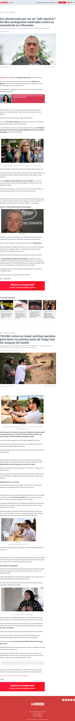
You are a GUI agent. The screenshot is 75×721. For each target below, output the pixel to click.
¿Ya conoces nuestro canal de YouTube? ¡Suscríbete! (13, 676)
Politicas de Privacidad (37, 716)
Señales (62, 2)
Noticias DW (52, 2)
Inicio (1, 12)
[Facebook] (49, 67)
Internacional (39, 2)
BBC (1, 278)
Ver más (14, 100)
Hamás (2, 679)
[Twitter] (52, 67)
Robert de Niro (7, 278)
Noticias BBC (46, 2)
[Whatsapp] (46, 67)
